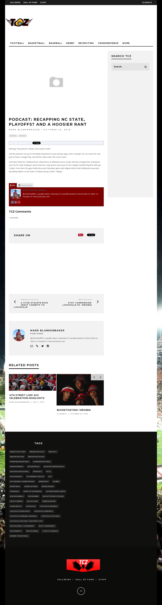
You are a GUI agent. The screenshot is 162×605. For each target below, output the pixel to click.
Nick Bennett (16, 531)
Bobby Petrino (31, 486)
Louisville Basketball (20, 511)
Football (17, 43)
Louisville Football (51, 516)
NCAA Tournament (47, 526)
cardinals (14, 491)
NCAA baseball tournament (22, 526)
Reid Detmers (32, 531)
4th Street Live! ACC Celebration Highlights (27, 397)
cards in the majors (33, 491)
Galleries (15, 2)
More (126, 43)
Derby (70, 43)
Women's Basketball (19, 536)
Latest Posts (26, 185)
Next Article (85, 300)
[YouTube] (19, 203)
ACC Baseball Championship (22, 481)
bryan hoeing (48, 486)
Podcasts (22, 135)
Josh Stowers (16, 501)
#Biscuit (53, 452)
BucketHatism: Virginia (74, 410)
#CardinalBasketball (19, 461)
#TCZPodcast (16, 476)
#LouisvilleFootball (19, 471)
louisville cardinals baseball (23, 516)
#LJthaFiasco (33, 466)
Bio (13, 185)
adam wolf (43, 481)
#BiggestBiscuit (37, 452)
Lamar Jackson (49, 501)
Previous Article (29, 300)
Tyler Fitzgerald (50, 531)
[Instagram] (15, 203)
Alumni (56, 481)
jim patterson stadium (53, 496)
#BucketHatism (17, 456)
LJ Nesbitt (62, 414)
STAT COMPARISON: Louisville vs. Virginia (77, 304)
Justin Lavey (32, 501)
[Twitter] (12, 203)
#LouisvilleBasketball (54, 466)
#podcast (37, 471)
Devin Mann (33, 496)
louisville (31, 506)
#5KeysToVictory (17, 452)
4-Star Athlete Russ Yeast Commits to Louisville (31, 305)
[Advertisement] (111, 22)
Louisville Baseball (49, 506)
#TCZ (49, 471)
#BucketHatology (36, 456)
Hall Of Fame (30, 2)
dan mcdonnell (17, 496)
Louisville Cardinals (43, 511)
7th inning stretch (35, 476)
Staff (43, 2)
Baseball (55, 43)
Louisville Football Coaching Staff (26, 521)
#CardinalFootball (42, 461)
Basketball (36, 43)
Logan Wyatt (16, 506)
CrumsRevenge (108, 43)
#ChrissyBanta (16, 466)
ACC (50, 476)
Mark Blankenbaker (24, 130)
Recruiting (86, 43)
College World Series (55, 491)
